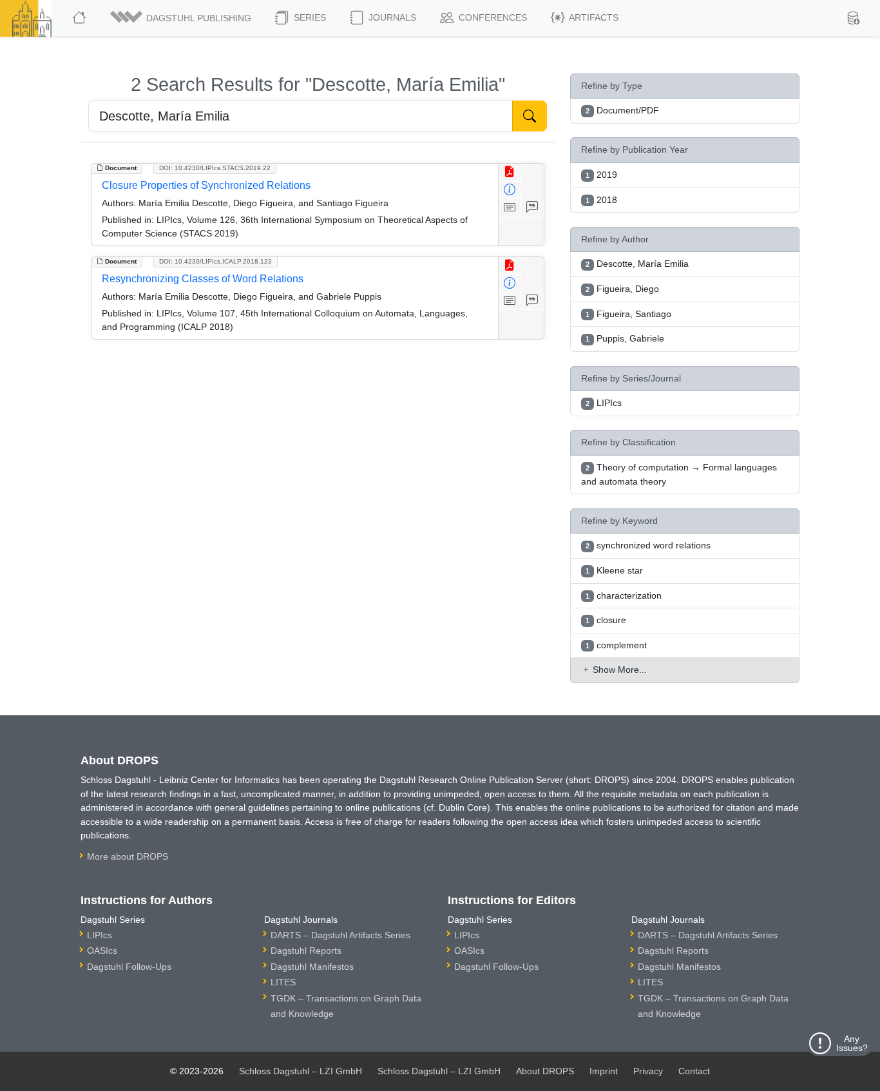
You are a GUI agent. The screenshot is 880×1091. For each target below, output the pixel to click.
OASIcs (102, 950)
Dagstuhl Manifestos (312, 966)
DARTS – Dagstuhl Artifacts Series (340, 935)
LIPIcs (99, 935)
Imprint (603, 1071)
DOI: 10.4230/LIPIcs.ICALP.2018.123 (215, 261)
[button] (182, 18)
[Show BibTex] (532, 208)
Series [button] (308, 17)
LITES (283, 982)
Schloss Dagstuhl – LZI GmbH (300, 1071)
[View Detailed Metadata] (510, 190)
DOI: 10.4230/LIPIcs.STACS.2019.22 (215, 167)
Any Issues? (852, 1043)
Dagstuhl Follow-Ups (129, 966)
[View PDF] (510, 172)
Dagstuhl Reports (306, 950)
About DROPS (545, 1071)
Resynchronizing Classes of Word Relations (202, 278)
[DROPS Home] (80, 18)
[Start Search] (529, 116)
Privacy (648, 1071)
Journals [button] (391, 17)
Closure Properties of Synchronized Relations (206, 185)
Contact (694, 1071)
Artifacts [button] (592, 17)
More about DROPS (127, 856)
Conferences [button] (491, 17)
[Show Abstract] (510, 208)
